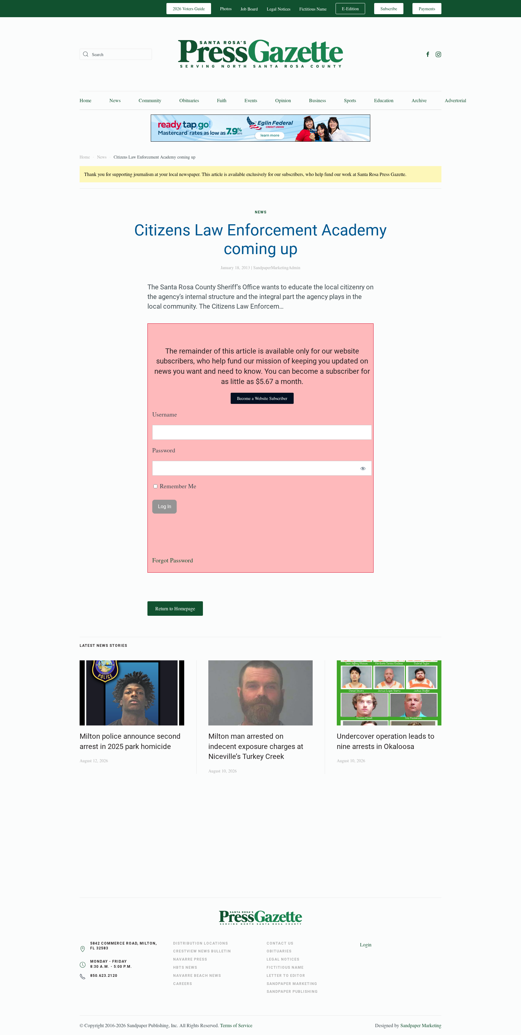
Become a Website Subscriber (262, 398)
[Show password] (363, 468)
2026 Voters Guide (189, 8)
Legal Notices (278, 9)
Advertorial (455, 100)
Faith (221, 100)
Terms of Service (236, 1025)
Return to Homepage (175, 608)
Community (150, 100)
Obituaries (189, 100)
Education (383, 100)
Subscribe (388, 8)
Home (85, 100)
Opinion (283, 100)
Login (365, 944)
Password (163, 450)
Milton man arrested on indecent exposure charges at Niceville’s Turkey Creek (255, 746)
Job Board (249, 9)
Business (317, 100)
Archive (419, 100)
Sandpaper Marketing (420, 1025)
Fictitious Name (313, 9)
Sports (350, 100)
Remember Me (177, 486)
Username (164, 414)
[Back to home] (260, 54)
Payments (427, 8)
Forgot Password (172, 560)
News (115, 100)
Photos (226, 8)
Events (251, 100)
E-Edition (350, 8)
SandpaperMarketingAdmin (276, 267)
